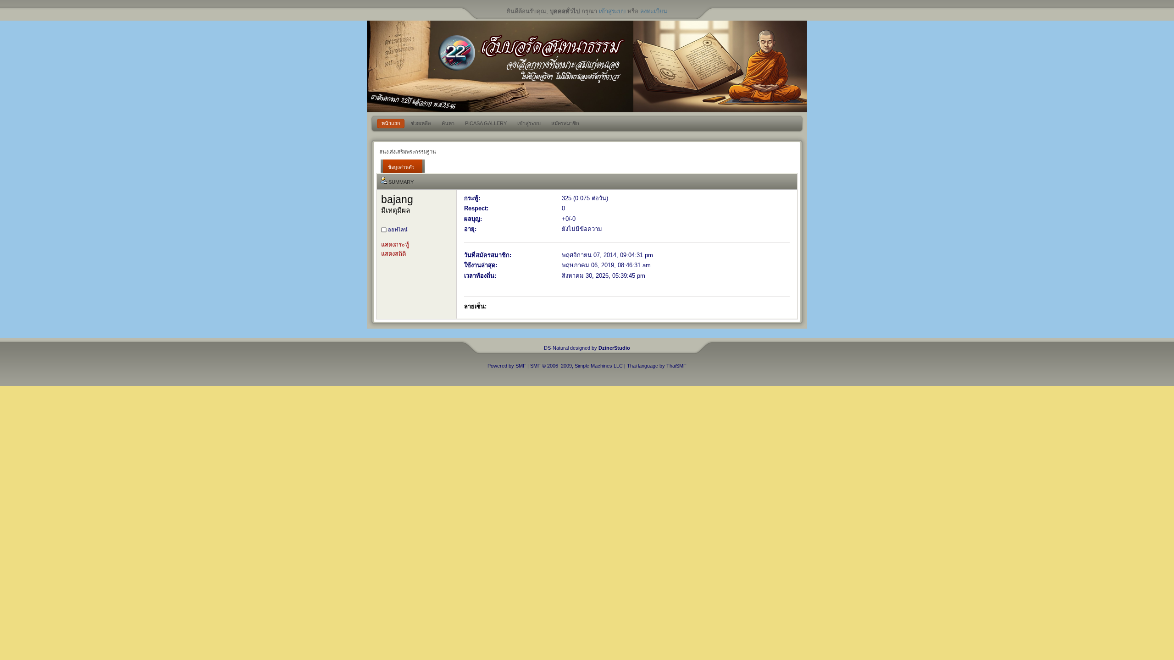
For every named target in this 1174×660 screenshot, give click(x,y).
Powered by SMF (506, 365)
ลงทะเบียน (653, 11)
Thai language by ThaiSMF (657, 365)
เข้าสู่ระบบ (612, 11)
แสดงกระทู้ (395, 244)
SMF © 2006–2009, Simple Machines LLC (576, 365)
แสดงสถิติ (393, 253)
